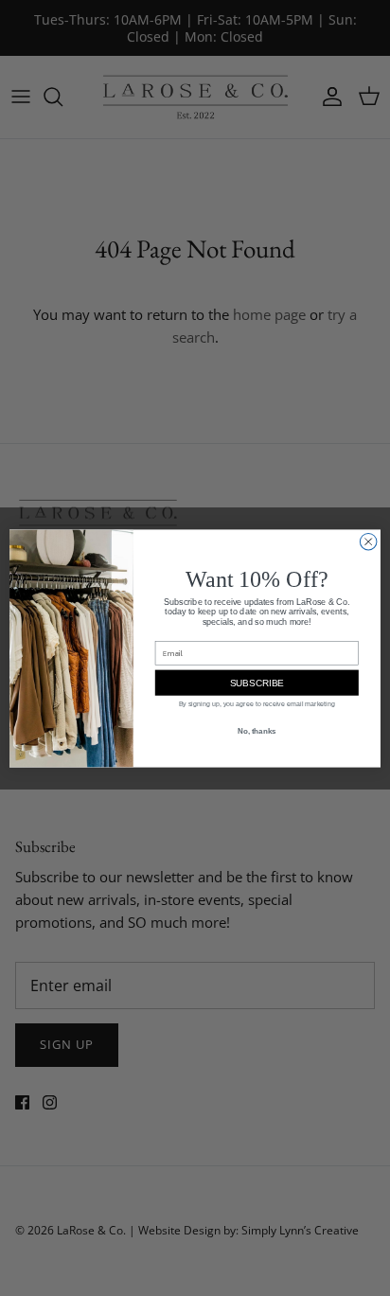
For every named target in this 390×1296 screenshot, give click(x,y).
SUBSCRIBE (257, 682)
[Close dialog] (368, 541)
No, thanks (257, 730)
